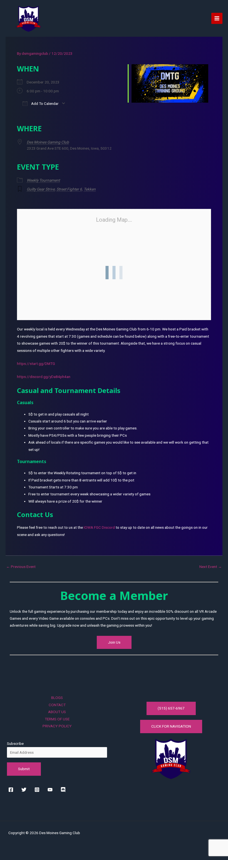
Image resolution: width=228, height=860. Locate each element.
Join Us (114, 642)
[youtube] (51, 789)
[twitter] (25, 789)
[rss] (64, 789)
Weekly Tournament (43, 180)
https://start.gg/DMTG (36, 363)
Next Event (210, 567)
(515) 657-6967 (171, 708)
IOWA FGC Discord (99, 527)
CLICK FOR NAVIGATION (171, 726)
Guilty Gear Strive (41, 189)
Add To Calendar (44, 103)
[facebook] (12, 789)
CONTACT (57, 705)
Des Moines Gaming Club (48, 142)
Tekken (90, 189)
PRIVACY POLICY (57, 726)
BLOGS (57, 697)
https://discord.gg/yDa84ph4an (43, 376)
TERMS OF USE (57, 719)
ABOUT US (57, 712)
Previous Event (21, 567)
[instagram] (38, 789)
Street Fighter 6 (69, 189)
